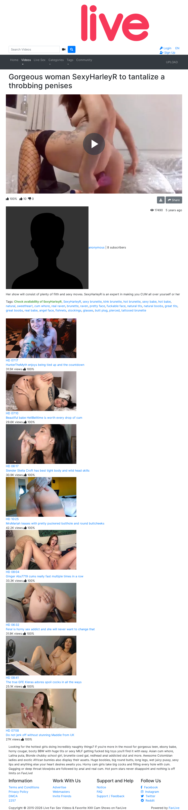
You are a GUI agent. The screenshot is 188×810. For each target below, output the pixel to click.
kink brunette (112, 301)
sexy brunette (92, 301)
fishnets (60, 310)
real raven (58, 306)
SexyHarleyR (72, 301)
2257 (12, 800)
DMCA (13, 796)
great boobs (14, 310)
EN (177, 48)
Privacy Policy (18, 791)
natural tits (134, 306)
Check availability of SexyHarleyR (38, 301)
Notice (101, 787)
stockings (74, 310)
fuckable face (116, 306)
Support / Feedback (110, 796)
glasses (88, 310)
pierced (114, 310)
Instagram (151, 791)
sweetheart (25, 306)
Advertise (59, 787)
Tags (70, 60)
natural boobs (153, 306)
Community (84, 60)
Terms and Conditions (24, 787)
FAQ (99, 791)
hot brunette (132, 301)
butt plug (101, 310)
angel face (46, 310)
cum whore (42, 306)
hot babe (164, 301)
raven (84, 306)
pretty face (97, 306)
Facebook (150, 787)
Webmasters (61, 791)
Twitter (149, 796)
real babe (31, 310)
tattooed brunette (133, 310)
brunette (73, 306)
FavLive (174, 808)
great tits (171, 306)
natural (10, 306)
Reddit (149, 800)
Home (14, 60)
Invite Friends (62, 796)
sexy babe (149, 301)
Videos (26, 60)
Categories (56, 60)
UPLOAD (172, 62)
